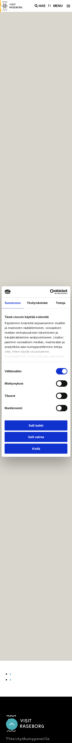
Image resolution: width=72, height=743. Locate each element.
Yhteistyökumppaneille (28, 739)
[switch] (61, 383)
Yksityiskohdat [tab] (37, 302)
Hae (42, 6)
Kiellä (36, 448)
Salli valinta (36, 437)
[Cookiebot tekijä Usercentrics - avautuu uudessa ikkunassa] (50, 291)
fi (49, 6)
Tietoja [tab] (60, 302)
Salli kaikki (36, 425)
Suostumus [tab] (13, 302)
